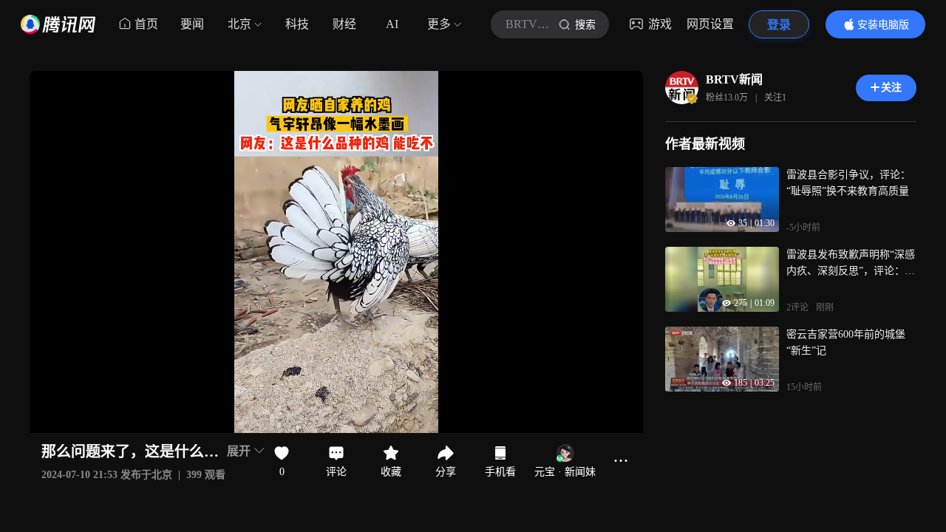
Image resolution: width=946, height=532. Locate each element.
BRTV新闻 (734, 79)
